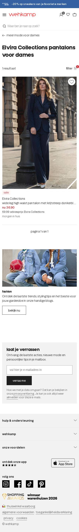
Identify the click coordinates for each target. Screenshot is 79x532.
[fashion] (39, 268)
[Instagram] (6, 484)
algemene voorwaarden (18, 512)
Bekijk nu (14, 310)
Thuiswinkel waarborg (21, 506)
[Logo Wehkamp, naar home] (21, 15)
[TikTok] (29, 484)
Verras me (19, 380)
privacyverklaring (23, 393)
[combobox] (39, 26)
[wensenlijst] (69, 14)
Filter (71, 68)
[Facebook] (18, 484)
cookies (21, 518)
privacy (8, 518)
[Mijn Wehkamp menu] (62, 14)
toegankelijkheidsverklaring (54, 512)
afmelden (12, 397)
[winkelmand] (74, 14)
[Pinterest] (41, 484)
